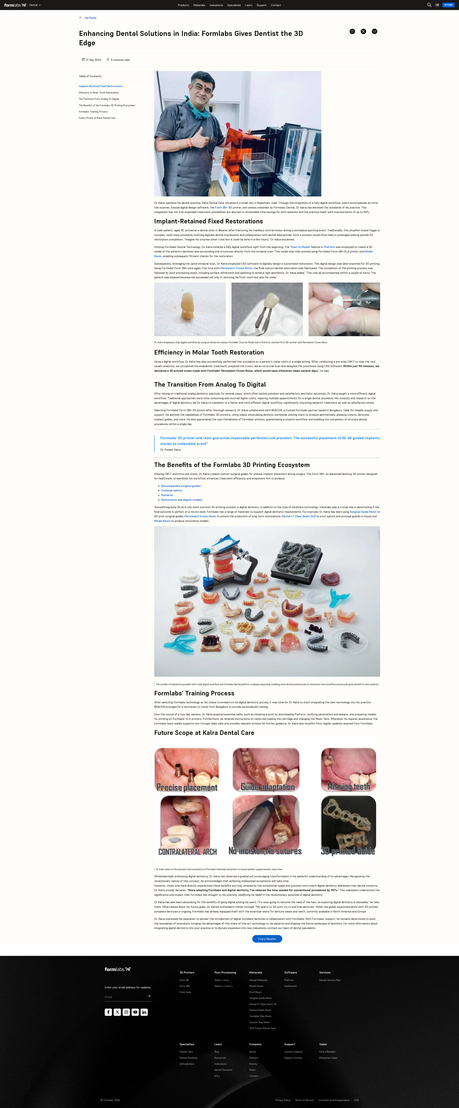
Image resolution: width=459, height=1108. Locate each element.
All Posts (90, 18)
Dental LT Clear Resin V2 (262, 1004)
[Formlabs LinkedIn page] (144, 1012)
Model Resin (162, 521)
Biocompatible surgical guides (181, 486)
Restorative (169, 499)
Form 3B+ (221, 207)
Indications (216, 5)
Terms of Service (304, 1100)
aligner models (192, 499)
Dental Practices (189, 1057)
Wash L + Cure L (223, 986)
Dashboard (290, 986)
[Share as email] (374, 31)
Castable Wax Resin (260, 1016)
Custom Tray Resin (259, 1022)
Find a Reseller (327, 1051)
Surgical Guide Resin (363, 511)
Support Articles (293, 1057)
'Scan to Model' (300, 247)
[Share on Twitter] (363, 31)
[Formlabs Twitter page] (117, 1012)
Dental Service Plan (330, 980)
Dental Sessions (223, 1069)
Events (253, 1063)
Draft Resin (255, 992)
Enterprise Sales (328, 1057)
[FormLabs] (15, 5)
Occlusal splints (171, 490)
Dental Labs (186, 1051)
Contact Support (293, 1051)
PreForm (329, 247)
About (252, 1051)
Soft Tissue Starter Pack (262, 1028)
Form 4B (184, 980)
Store (448, 5)
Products (183, 5)
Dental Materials (258, 980)
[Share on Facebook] (352, 31)
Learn (248, 5)
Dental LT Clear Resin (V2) (299, 516)
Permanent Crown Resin (236, 268)
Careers (253, 1057)
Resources (220, 1057)
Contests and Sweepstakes (334, 1100)
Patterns (167, 495)
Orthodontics (187, 1063)
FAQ (356, 1100)
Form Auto (185, 992)
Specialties (234, 5)
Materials (199, 5)
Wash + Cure (221, 980)
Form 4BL (185, 986)
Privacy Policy (283, 1100)
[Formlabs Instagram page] (126, 1012)
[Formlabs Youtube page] (135, 1012)
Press (252, 1069)
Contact (276, 5)
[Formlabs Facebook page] (108, 1012)
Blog (216, 1051)
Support (262, 5)
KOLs (217, 1076)
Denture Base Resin (260, 1010)
